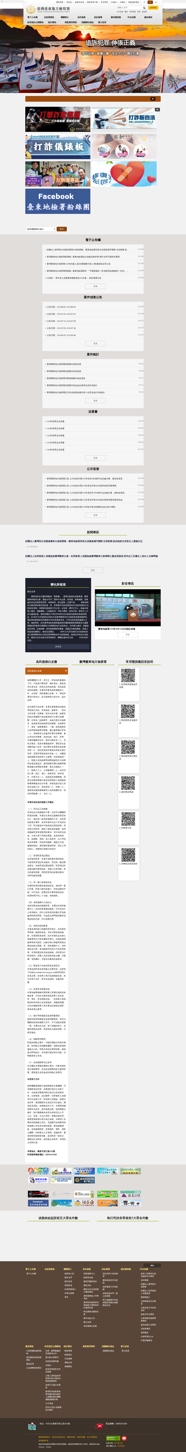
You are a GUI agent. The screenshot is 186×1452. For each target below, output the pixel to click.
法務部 (122, 2)
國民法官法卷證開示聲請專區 (91, 520)
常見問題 (132, 12)
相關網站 (68, 596)
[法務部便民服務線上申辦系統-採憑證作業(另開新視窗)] (93, 420)
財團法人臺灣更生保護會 (148, 515)
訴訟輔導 (98, 17)
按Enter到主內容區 (9, 2)
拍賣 (138, 12)
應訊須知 (87, 515)
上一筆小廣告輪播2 (28, 434)
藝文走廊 (87, 552)
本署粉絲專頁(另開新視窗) (106, 156)
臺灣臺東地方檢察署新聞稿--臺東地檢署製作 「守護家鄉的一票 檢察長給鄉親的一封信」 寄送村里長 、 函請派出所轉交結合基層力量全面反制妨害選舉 (85, 206)
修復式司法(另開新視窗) (102, 156)
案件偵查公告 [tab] (66, 176)
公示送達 (120, 12)
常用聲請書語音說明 (139, 357)
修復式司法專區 (147, 544)
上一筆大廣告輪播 (26, 130)
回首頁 (69, 2)
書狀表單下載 (92, 2)
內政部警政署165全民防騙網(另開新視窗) (89, 156)
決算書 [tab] (120, 176)
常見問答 (104, 2)
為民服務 (81, 17)
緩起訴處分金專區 (148, 555)
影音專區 (128, 292)
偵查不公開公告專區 (53, 616)
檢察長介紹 (69, 503)
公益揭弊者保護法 (34, 598)
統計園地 (54, 22)
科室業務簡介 (70, 519)
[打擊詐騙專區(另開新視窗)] (40, 433)
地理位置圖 (81, 667)
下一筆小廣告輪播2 (157, 434)
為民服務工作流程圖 (110, 518)
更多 (93, 221)
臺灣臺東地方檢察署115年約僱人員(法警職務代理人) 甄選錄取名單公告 (61, 199)
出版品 (48, 595)
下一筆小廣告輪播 (157, 421)
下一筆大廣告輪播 (159, 130)
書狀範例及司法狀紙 (110, 511)
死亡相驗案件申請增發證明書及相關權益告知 (110, 532)
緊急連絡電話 (133, 2)
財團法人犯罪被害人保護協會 (148, 522)
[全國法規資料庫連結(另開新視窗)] (67, 420)
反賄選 (144, 12)
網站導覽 (59, 2)
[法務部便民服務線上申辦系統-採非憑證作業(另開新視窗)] (145, 420)
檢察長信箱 (79, 2)
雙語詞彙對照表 (90, 511)
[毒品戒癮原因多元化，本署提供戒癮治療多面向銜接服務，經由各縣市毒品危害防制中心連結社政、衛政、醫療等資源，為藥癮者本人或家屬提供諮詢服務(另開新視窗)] (145, 433)
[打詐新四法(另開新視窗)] (93, 129)
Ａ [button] (150, 2)
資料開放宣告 (43, 670)
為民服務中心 (89, 503)
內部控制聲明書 (52, 591)
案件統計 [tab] (93, 176)
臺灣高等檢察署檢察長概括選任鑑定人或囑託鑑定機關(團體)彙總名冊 (53, 625)
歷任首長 (68, 511)
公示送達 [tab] (147, 176)
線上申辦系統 (92, 667)
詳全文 (58, 320)
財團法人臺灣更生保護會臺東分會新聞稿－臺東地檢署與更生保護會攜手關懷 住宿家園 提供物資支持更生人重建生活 (82, 184)
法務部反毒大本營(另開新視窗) (93, 156)
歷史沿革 (68, 507)
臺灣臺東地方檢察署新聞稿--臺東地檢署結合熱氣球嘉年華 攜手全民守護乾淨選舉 (66, 192)
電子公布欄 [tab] (39, 176)
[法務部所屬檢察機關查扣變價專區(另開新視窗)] (119, 420)
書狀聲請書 (116, 17)
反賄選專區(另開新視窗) (97, 156)
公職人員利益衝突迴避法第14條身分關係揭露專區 (53, 608)
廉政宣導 (30, 594)
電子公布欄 (32, 17)
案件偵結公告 (89, 548)
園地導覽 (68, 581)
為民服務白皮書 (46, 357)
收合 (152, 495)
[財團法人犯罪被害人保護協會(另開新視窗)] (93, 433)
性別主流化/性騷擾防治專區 (53, 638)
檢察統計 (68, 584)
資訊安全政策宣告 (58, 667)
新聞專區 (93, 241)
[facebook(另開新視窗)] (130, 669)
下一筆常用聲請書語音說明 (157, 378)
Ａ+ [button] (155, 2)
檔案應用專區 (73, 22)
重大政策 (106, 22)
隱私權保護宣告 (44, 667)
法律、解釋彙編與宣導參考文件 (53, 582)
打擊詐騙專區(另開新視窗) (80, 156)
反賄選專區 (49, 17)
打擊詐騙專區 (146, 570)
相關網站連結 (89, 22)
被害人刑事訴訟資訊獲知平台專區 (148, 505)
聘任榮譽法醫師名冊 (91, 543)
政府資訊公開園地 (35, 22)
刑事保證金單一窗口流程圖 (110, 524)
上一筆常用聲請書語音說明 (120, 378)
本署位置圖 (69, 523)
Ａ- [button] (144, 2)
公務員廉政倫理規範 (34, 582)
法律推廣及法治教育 (148, 532)
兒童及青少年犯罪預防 (148, 539)
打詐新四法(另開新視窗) (84, 156)
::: (25, 2)
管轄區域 (68, 515)
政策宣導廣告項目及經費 (53, 600)
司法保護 (132, 17)
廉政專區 (148, 17)
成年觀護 (144, 510)
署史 (66, 527)
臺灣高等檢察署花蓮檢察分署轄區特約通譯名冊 (91, 535)
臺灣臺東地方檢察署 (93, 357)
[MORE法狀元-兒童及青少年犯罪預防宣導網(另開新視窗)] (119, 433)
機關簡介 (65, 17)
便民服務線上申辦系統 (91, 527)
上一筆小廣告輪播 (28, 421)
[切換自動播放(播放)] (153, 99)
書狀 (126, 12)
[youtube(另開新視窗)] (124, 669)
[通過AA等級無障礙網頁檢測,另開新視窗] (113, 669)
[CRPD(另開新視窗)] (40, 420)
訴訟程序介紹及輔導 (110, 505)
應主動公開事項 (52, 587)
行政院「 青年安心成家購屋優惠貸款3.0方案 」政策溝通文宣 (57, 213)
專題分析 (68, 592)
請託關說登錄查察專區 (34, 588)
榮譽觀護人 (145, 527)
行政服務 (68, 588)
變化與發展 (58, 293)
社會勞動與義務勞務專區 (148, 549)
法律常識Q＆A (147, 566)
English (114, 2)
